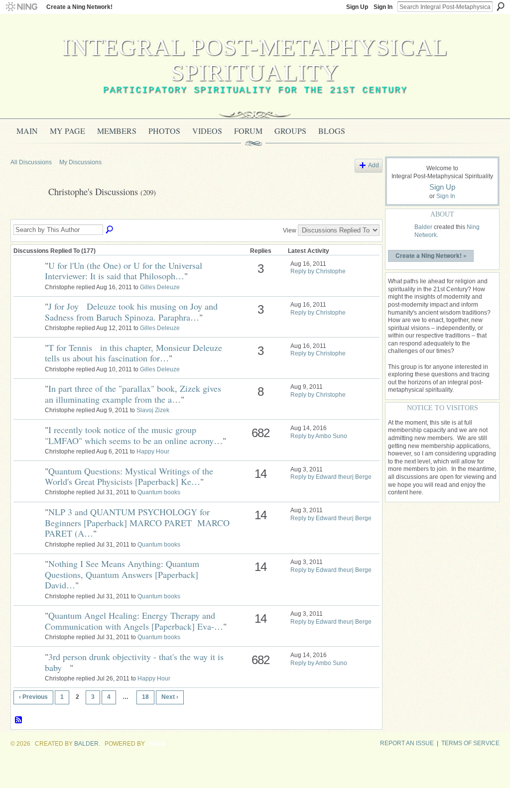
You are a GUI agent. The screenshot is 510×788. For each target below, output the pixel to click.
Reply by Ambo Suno (318, 436)
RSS (18, 720)
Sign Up (357, 6)
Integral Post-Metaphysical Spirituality (255, 60)
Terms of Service (470, 743)
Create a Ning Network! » (431, 255)
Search (501, 6)
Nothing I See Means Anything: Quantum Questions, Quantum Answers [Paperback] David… (122, 574)
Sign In (383, 6)
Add (373, 165)
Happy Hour (152, 451)
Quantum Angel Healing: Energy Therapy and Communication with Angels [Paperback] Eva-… (134, 620)
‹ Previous (33, 696)
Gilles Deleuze (160, 287)
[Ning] (21, 7)
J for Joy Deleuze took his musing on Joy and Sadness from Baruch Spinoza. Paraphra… (131, 311)
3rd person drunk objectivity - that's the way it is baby (134, 662)
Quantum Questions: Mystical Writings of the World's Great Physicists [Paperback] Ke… (129, 476)
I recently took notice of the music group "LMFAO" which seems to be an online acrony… (134, 435)
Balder (423, 227)
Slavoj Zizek (152, 410)
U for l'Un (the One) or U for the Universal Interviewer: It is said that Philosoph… (126, 270)
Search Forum (110, 229)
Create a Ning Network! (79, 6)
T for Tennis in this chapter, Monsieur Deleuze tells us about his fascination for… (133, 352)
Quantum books (158, 492)
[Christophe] (26, 214)
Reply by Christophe (318, 271)
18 (145, 696)
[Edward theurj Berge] (28, 405)
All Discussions (31, 162)
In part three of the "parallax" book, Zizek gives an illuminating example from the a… (133, 393)
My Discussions (80, 162)
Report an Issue (407, 743)
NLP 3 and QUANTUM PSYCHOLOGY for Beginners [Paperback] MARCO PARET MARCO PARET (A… (137, 522)
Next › (169, 696)
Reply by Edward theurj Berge (331, 476)
